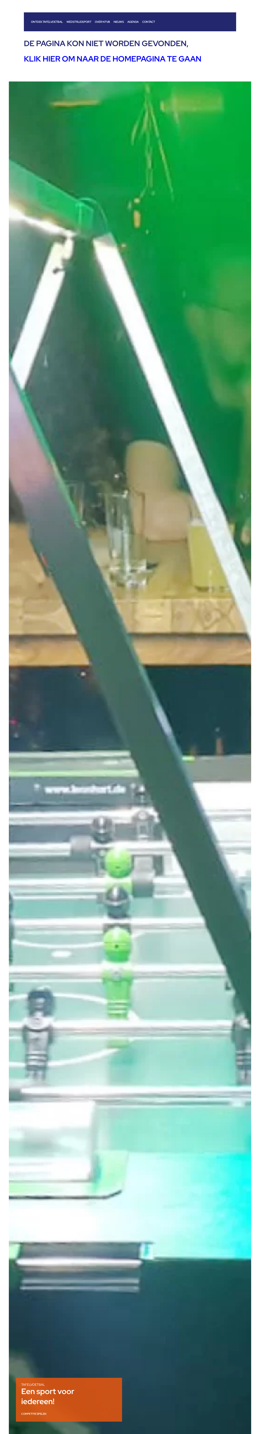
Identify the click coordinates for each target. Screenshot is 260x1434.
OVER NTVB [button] (102, 22)
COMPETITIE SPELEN (33, 1414)
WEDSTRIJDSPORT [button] (79, 22)
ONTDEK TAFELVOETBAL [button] (47, 22)
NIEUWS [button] (119, 22)
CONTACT (148, 22)
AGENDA (132, 22)
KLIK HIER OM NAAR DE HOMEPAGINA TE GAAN (112, 59)
